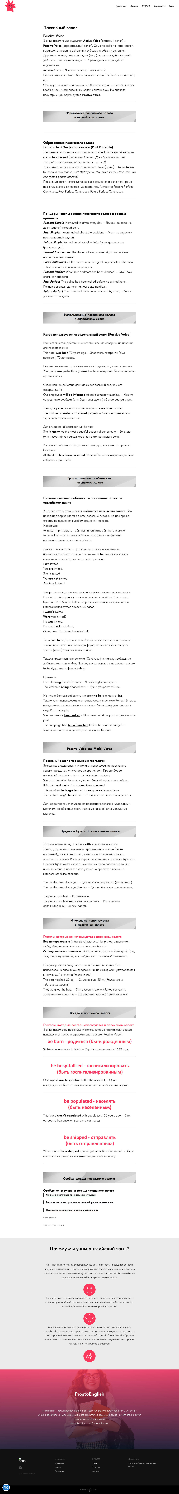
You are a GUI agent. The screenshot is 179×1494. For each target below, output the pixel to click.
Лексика (134, 6)
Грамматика (121, 6)
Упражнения (159, 6)
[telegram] (20, 1467)
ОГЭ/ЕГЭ (146, 6)
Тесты (171, 6)
